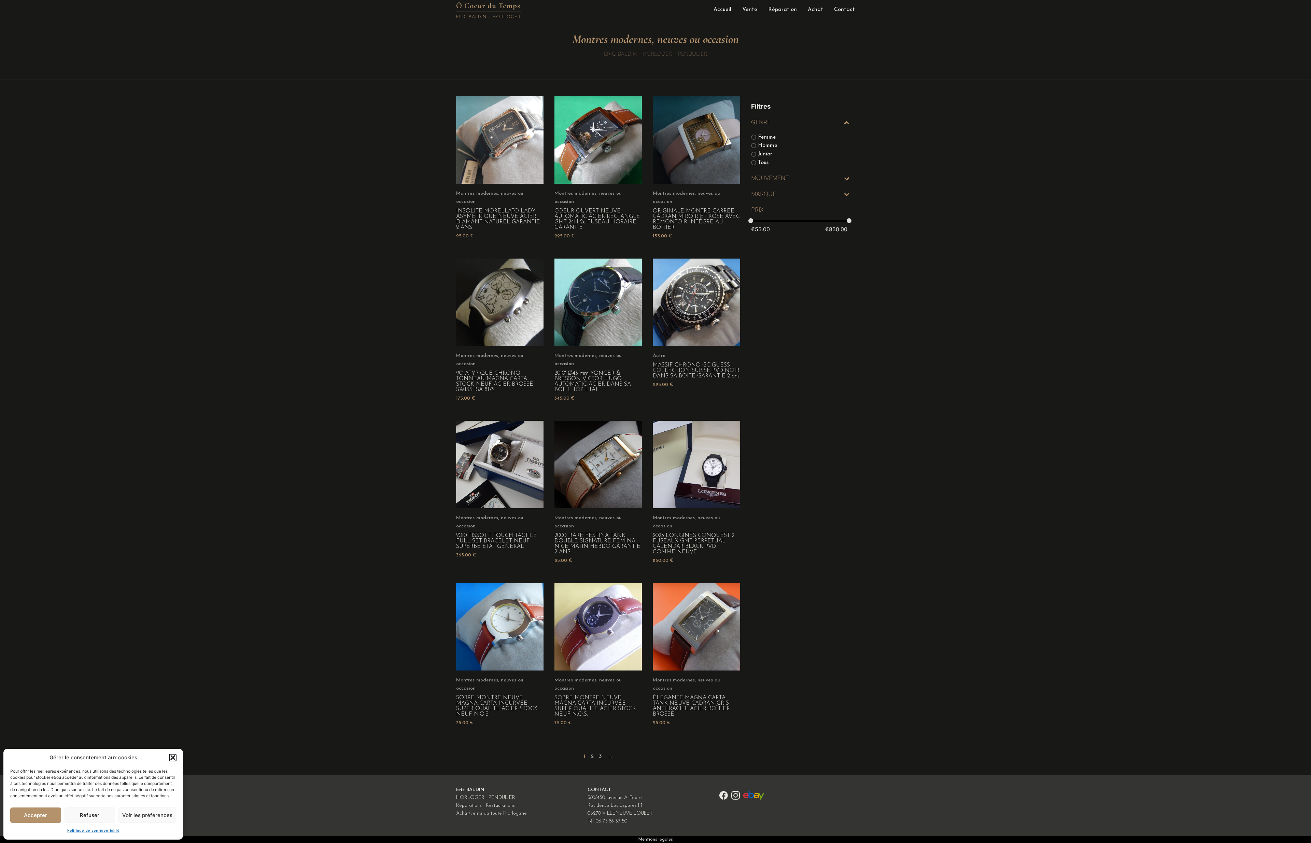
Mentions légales (655, 839)
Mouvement (770, 177)
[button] (172, 757)
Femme (767, 137)
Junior (765, 154)
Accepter (35, 815)
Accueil (722, 9)
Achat (815, 9)
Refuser (89, 815)
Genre (761, 122)
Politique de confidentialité (93, 831)
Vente (749, 9)
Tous (763, 162)
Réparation (782, 9)
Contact (844, 9)
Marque (763, 193)
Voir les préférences (147, 815)
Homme (767, 145)
